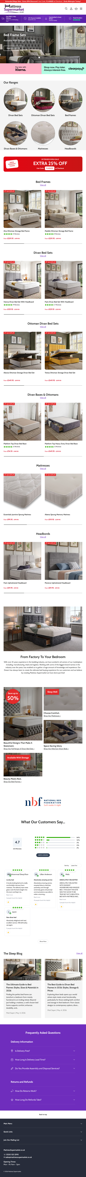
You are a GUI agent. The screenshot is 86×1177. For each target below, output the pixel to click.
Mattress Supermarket (14, 1171)
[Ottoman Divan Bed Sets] (43, 100)
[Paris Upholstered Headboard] (22, 561)
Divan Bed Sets (15, 115)
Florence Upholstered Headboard (57, 583)
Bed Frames (70, 115)
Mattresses (43, 148)
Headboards (70, 148)
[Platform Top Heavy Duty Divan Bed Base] (63, 422)
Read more (9, 895)
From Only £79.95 (13, 48)
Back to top (43, 1114)
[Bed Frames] (70, 100)
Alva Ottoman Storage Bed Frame (17, 231)
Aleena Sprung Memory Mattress (57, 514)
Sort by (66, 865)
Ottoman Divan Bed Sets (43, 115)
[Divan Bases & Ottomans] (15, 133)
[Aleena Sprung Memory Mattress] (63, 492)
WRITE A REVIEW (43, 855)
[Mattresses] (43, 133)
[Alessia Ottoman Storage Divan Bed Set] (22, 351)
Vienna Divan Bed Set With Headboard (19, 302)
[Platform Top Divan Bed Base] (22, 422)
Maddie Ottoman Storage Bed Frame (59, 231)
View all (43, 185)
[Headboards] (70, 133)
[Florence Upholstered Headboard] (63, 561)
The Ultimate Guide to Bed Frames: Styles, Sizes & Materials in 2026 (22, 987)
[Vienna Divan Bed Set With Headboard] (22, 280)
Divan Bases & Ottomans (15, 148)
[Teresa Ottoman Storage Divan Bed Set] (63, 351)
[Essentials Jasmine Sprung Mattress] (22, 492)
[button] (76, 8)
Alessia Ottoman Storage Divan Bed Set (19, 373)
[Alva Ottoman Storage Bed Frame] (22, 209)
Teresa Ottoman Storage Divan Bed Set (60, 373)
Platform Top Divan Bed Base (15, 444)
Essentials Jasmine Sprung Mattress (17, 514)
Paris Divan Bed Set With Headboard (59, 302)
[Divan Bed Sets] (15, 100)
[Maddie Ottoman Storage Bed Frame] (63, 209)
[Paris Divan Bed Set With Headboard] (63, 280)
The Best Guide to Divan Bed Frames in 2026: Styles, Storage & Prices (62, 987)
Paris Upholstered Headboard (15, 583)
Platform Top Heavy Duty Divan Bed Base (61, 444)
